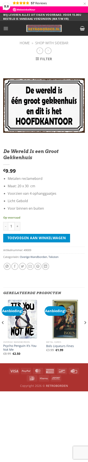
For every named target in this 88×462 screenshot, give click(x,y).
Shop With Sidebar (51, 43)
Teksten (53, 257)
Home (25, 43)
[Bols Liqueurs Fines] (65, 319)
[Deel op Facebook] (14, 266)
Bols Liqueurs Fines (60, 346)
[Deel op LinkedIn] (45, 266)
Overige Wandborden (33, 257)
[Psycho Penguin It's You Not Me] (22, 319)
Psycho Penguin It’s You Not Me (20, 347)
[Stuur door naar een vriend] (30, 266)
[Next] (85, 331)
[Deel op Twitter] (22, 266)
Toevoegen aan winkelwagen (36, 238)
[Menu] (5, 28)
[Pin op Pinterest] (37, 266)
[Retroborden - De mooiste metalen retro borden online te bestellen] (44, 28)
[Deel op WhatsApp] (7, 266)
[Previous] (3, 331)
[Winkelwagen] (82, 28)
